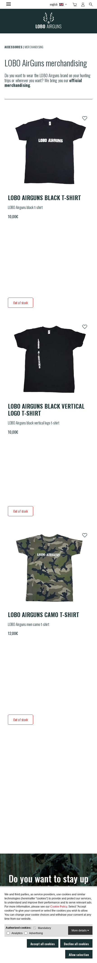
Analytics (17, 933)
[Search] (90, 4)
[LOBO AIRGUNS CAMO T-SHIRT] (48, 568)
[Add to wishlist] (84, 118)
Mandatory (44, 928)
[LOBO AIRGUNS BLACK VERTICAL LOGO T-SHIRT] (48, 359)
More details (79, 930)
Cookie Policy (58, 906)
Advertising (36, 933)
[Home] (48, 21)
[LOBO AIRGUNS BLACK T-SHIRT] (48, 151)
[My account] (83, 4)
